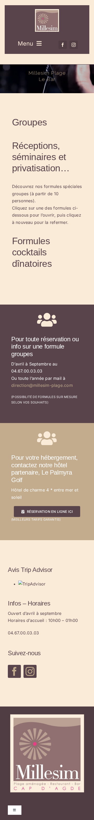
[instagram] (73, 45)
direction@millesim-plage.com (42, 385)
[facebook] (62, 45)
